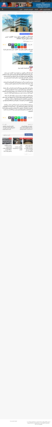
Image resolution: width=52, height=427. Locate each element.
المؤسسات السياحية (28, 9)
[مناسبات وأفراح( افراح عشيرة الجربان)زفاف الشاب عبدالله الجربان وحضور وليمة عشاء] (7, 141)
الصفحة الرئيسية (37, 1)
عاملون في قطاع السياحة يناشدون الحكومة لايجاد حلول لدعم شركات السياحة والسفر (26, 128)
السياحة (36, 9)
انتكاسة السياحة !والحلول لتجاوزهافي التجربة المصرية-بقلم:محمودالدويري (9, 128)
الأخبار (41, 9)
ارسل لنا (28, 1)
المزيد (21, 9)
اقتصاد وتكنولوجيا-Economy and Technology (27, 138)
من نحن (32, 1)
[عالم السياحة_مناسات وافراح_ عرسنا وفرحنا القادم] (17, 141)
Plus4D (16, 421)
